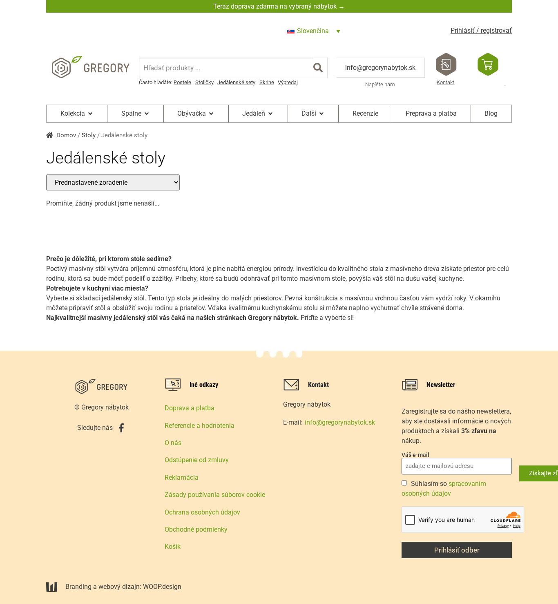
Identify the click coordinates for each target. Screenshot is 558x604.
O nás (173, 443)
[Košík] (488, 64)
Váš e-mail (415, 455)
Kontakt (445, 82)
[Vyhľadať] (318, 68)
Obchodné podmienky (196, 529)
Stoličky (204, 82)
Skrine (266, 82)
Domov (66, 135)
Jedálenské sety (236, 82)
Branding (78, 587)
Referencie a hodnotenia (199, 426)
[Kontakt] (446, 64)
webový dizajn (119, 587)
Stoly (89, 135)
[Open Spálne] (146, 113)
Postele (182, 82)
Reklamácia (182, 477)
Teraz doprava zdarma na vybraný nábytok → (279, 6)
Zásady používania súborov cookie (215, 495)
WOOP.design (162, 587)
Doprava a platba (189, 408)
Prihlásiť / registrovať (481, 30)
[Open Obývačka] (211, 113)
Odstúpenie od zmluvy (197, 460)
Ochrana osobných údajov (202, 512)
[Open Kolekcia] (90, 113)
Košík (173, 546)
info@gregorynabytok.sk (380, 68)
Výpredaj (288, 82)
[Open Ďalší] (321, 113)
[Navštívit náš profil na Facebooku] (121, 427)
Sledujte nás (95, 428)
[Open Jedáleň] (270, 113)
